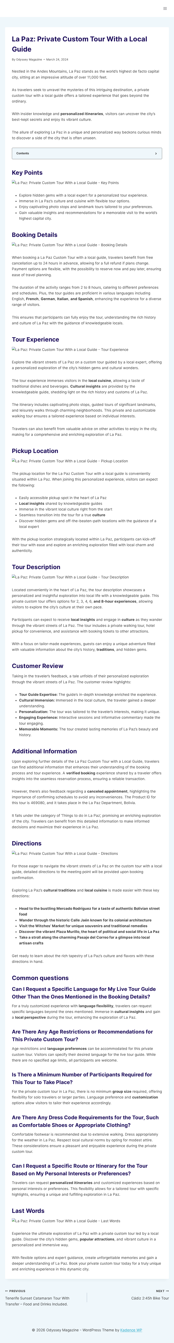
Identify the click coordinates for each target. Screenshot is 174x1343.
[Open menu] (165, 8)
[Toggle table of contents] (156, 153)
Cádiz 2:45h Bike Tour (150, 1295)
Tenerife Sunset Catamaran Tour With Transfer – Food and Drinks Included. (37, 1297)
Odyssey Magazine (29, 59)
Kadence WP (131, 1330)
